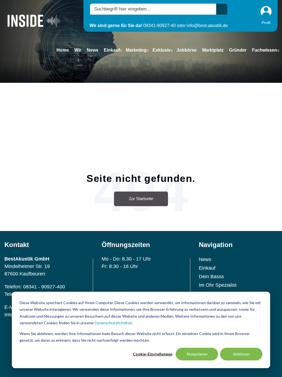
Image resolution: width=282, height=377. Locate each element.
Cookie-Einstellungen (152, 354)
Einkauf (207, 268)
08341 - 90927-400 (44, 287)
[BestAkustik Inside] (34, 20)
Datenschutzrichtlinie (113, 322)
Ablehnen (241, 354)
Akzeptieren (197, 354)
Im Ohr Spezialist (218, 285)
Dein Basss (211, 276)
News (205, 259)
